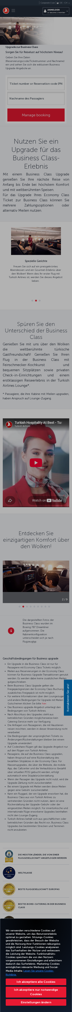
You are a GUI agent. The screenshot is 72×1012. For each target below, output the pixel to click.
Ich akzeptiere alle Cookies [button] (36, 982)
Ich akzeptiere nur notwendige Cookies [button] (36, 992)
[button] (36, 1002)
